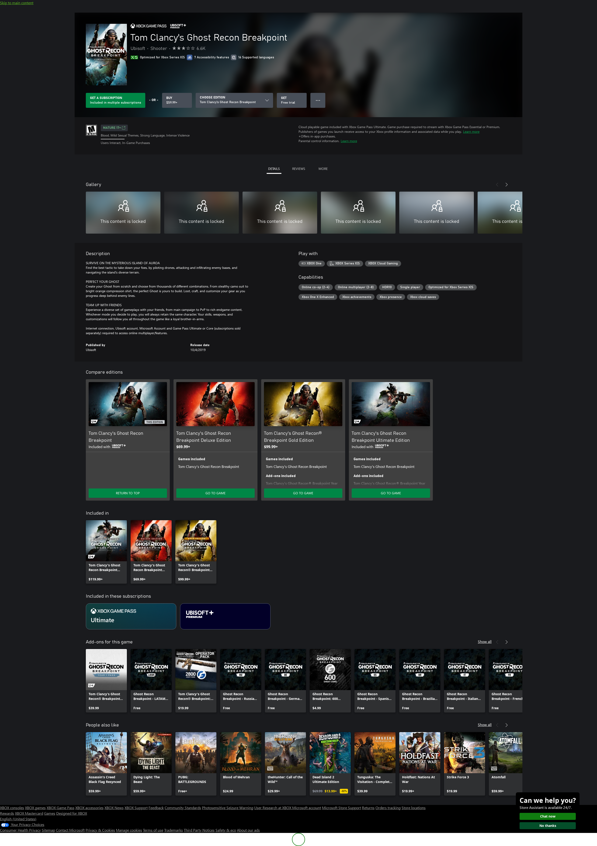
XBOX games (35, 807)
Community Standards (183, 807)
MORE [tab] (323, 168)
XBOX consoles (12, 807)
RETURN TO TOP (128, 493)
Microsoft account (306, 807)
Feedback (156, 807)
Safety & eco (225, 830)
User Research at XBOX (273, 807)
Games (49, 813)
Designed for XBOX (71, 813)
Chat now (547, 816)
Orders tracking (388, 807)
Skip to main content (16, 2)
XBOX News (114, 807)
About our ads (248, 830)
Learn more (471, 131)
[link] (106, 552)
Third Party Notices (199, 830)
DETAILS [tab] (274, 168)
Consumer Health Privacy (20, 830)
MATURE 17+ (112, 128)
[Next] (506, 184)
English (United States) (18, 818)
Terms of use (153, 830)
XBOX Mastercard (29, 813)
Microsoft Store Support (341, 807)
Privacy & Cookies (100, 830)
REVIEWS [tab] (298, 168)
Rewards (7, 813)
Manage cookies (129, 830)
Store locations (414, 807)
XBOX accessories (89, 807)
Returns (368, 807)
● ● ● (318, 100)
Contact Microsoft (70, 830)
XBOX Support (136, 807)
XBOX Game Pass (60, 807)
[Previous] (497, 184)
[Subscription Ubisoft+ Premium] (225, 616)
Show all (485, 641)
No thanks (547, 825)
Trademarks (173, 830)
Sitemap (48, 830)
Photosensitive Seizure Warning (227, 807)
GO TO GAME (215, 493)
